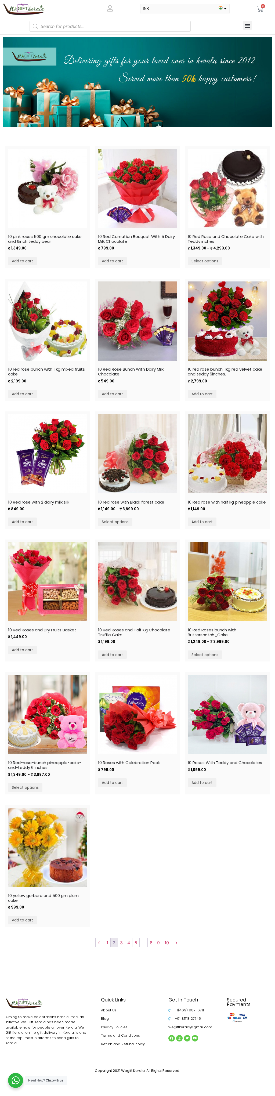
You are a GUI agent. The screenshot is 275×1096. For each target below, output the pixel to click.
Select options (204, 261)
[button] (247, 25)
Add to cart (22, 261)
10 (166, 942)
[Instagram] (179, 1038)
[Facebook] (171, 1038)
